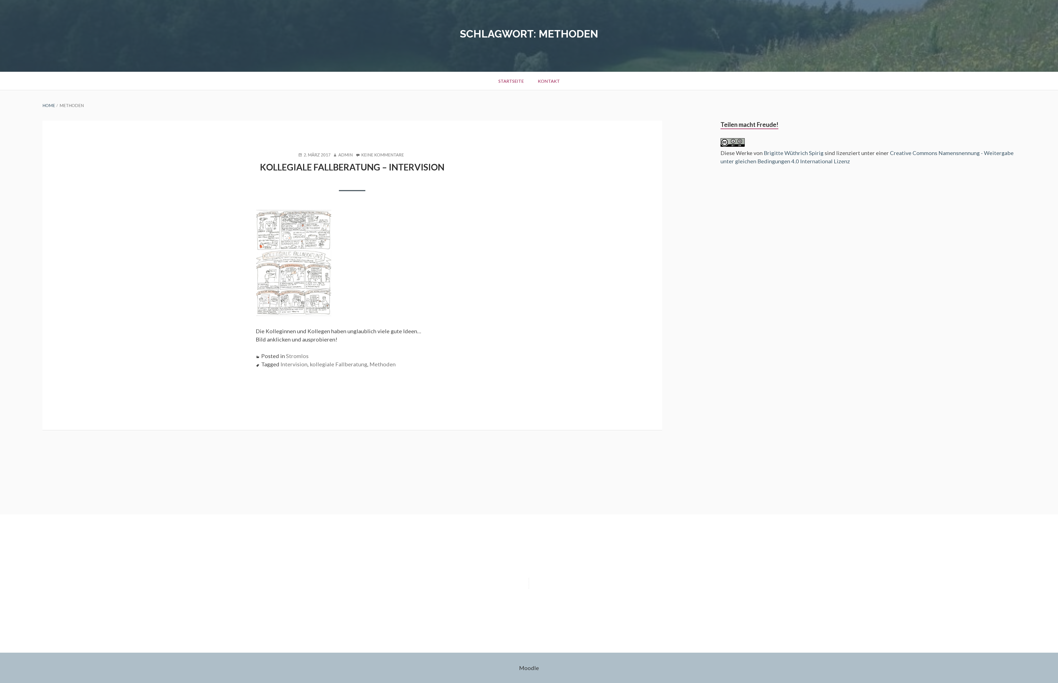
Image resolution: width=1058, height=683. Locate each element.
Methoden (382, 364)
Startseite (511, 81)
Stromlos (297, 356)
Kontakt (549, 81)
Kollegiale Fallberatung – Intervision (352, 167)
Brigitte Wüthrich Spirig (794, 153)
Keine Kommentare (382, 155)
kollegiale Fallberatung (338, 364)
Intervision (293, 364)
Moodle (529, 668)
